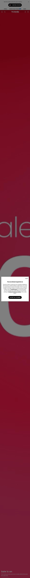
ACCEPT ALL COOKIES (15, 297)
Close (26, 278)
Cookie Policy (14, 289)
